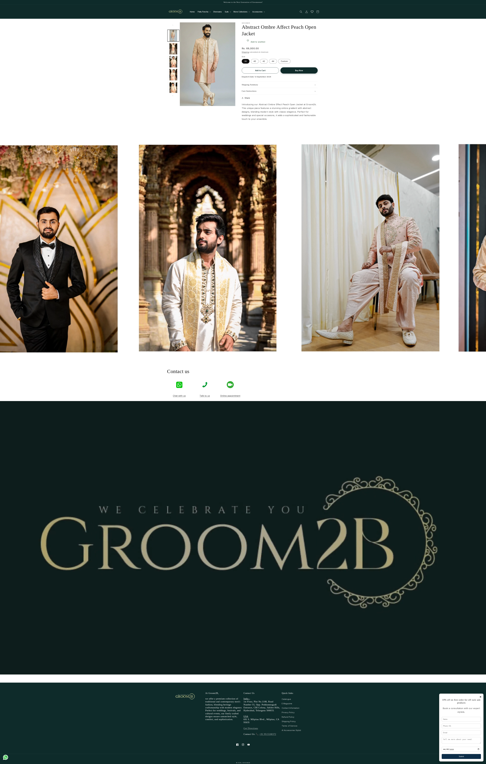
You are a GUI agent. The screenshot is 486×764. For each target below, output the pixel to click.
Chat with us (179, 395)
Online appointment (230, 395)
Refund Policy (288, 717)
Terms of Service (289, 726)
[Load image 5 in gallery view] (173, 88)
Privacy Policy (288, 712)
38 (245, 61)
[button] (204, 11)
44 (273, 61)
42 (264, 61)
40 (255, 61)
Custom (284, 61)
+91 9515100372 (267, 734)
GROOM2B (246, 762)
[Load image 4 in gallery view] (173, 75)
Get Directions (251, 728)
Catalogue (286, 699)
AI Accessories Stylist (291, 730)
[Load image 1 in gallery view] (173, 36)
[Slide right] (173, 95)
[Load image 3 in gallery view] (173, 62)
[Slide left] (173, 25)
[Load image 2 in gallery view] (173, 49)
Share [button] (247, 98)
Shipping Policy (289, 721)
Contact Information (290, 708)
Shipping (245, 52)
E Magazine (287, 703)
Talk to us (205, 395)
